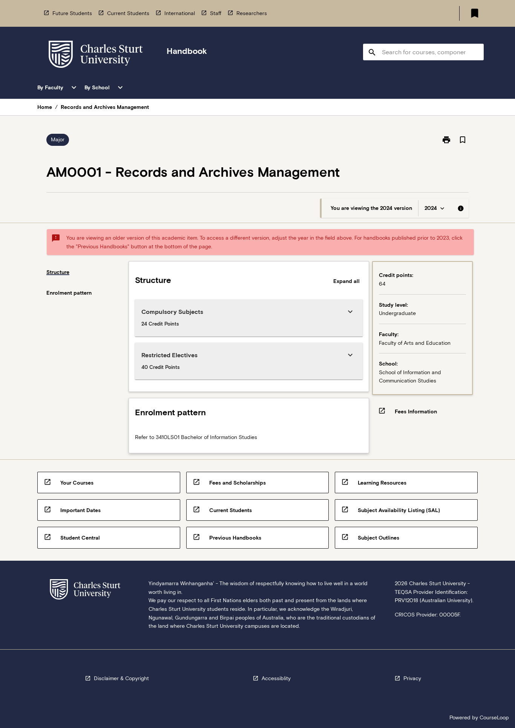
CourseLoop (494, 717)
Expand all (346, 281)
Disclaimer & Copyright (121, 678)
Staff (215, 13)
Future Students (72, 13)
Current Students (128, 13)
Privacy (412, 678)
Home (44, 107)
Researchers (251, 13)
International (179, 13)
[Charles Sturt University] (96, 55)
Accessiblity (276, 678)
